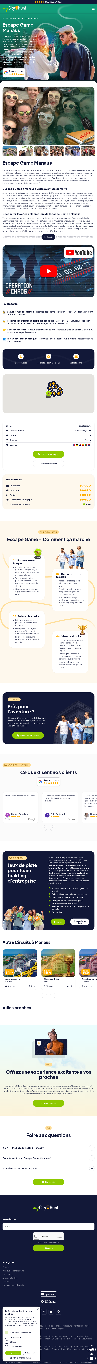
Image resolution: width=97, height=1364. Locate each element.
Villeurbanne (87, 1339)
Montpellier (78, 1326)
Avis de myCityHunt (10, 1278)
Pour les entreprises (48, 463)
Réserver (58, 922)
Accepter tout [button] (13, 1353)
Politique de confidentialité (48, 1242)
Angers (61, 1328)
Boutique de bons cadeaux (13, 1271)
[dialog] (21, 1334)
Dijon (47, 1328)
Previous (44, 828)
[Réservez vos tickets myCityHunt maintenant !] (92, 1349)
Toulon (47, 1339)
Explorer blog (8, 1274)
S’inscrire (48, 1248)
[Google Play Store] (48, 1301)
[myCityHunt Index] (17, 9)
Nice (51, 1326)
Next (52, 828)
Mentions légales (66, 1362)
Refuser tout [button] (30, 1353)
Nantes (58, 1326)
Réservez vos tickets (29, 735)
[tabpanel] (21, 359)
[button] (21, 1358)
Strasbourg (67, 1326)
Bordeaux (88, 1326)
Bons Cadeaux (50, 1103)
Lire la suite (48, 237)
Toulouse (43, 1326)
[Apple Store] (48, 1294)
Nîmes (53, 1328)
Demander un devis (80, 922)
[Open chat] (92, 1358)
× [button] (38, 1309)
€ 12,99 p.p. (50, 454)
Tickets (6, 1267)
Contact (6, 1281)
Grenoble (55, 1339)
